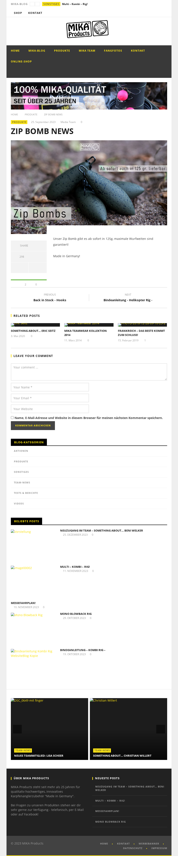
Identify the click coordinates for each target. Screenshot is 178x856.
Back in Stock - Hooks (49, 298)
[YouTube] (155, 13)
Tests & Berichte (26, 492)
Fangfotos (113, 50)
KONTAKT (123, 843)
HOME (104, 843)
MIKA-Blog (36, 50)
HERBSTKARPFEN (105, 756)
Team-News (22, 482)
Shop (18, 13)
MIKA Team (87, 50)
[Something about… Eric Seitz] (35, 325)
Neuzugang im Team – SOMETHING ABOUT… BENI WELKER (101, 530)
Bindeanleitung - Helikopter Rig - (128, 298)
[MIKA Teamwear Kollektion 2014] (89, 325)
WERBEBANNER (149, 843)
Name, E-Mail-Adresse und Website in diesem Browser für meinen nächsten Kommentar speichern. (89, 418)
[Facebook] (147, 13)
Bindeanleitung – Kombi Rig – (82, 650)
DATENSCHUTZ (132, 848)
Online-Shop (21, 61)
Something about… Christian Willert (43, 756)
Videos (19, 503)
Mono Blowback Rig (76, 614)
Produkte (62, 50)
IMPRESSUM (159, 848)
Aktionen (21, 450)
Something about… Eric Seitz (33, 331)
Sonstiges (51, 4)
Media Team (68, 122)
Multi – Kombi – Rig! (75, 567)
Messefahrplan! (72, 4)
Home (15, 50)
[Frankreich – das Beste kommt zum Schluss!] (142, 325)
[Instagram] (163, 13)
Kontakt (35, 13)
